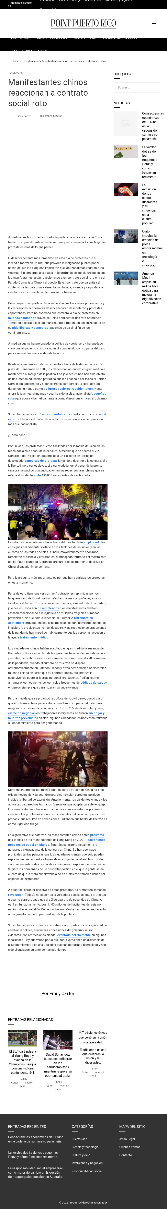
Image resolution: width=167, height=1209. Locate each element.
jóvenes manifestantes (55, 414)
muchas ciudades (21, 318)
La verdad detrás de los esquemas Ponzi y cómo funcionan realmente (149, 162)
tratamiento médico (34, 637)
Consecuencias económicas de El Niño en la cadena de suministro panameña (35, 1139)
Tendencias (15, 73)
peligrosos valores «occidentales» (68, 389)
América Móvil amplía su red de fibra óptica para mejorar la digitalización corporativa (151, 288)
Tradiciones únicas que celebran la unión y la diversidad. (93, 1056)
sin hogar (95, 713)
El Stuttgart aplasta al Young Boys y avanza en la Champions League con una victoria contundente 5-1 (22, 1062)
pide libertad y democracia (31, 328)
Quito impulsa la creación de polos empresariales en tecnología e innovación (152, 248)
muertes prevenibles (23, 718)
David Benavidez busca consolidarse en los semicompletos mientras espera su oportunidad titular (58, 1065)
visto (37, 475)
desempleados (48, 608)
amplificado (92, 542)
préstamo (96, 835)
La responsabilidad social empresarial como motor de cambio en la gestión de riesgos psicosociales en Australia (35, 1172)
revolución (15, 895)
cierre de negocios (22, 713)
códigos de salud (92, 682)
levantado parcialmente (73, 935)
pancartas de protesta (40, 461)
